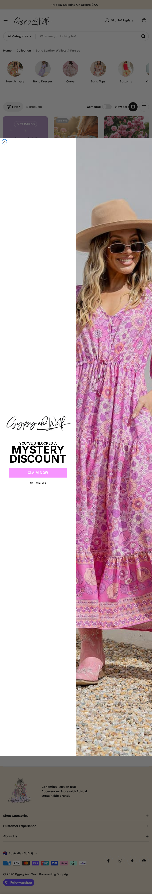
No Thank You (38, 483)
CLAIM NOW (38, 473)
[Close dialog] (4, 141)
